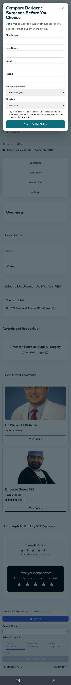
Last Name (12, 48)
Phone (9, 73)
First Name (12, 35)
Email (9, 60)
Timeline (10, 99)
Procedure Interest (16, 86)
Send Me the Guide (35, 124)
